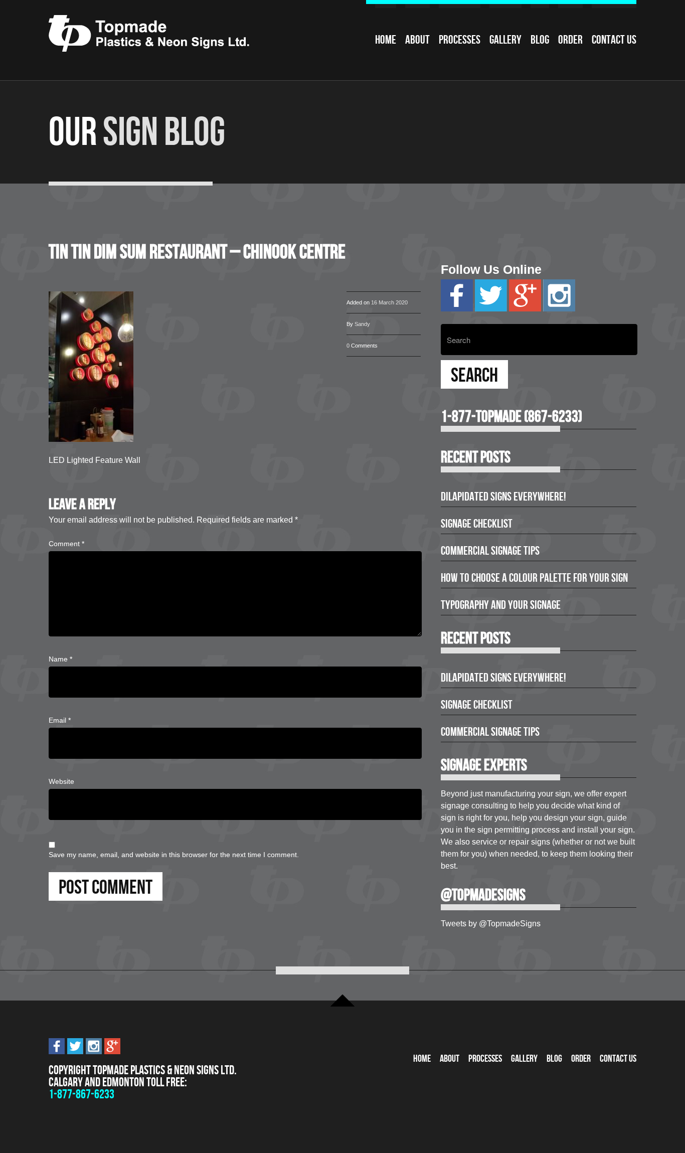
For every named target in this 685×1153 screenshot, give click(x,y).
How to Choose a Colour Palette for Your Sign (534, 577)
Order (570, 39)
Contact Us (614, 39)
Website (61, 781)
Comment (66, 544)
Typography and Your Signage (501, 604)
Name (60, 659)
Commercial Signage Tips (490, 550)
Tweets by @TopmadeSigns (491, 923)
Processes (459, 39)
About (417, 39)
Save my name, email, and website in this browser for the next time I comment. (174, 855)
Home (385, 39)
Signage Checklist (476, 523)
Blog (540, 39)
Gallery (505, 39)
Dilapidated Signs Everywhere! (503, 496)
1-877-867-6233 (81, 1094)
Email (60, 720)
